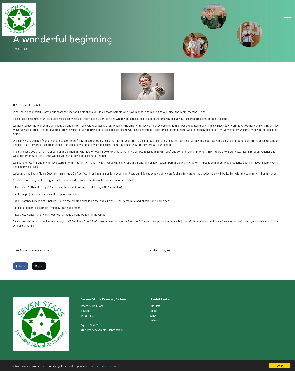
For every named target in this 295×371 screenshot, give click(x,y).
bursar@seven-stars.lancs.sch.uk (104, 330)
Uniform (154, 320)
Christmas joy (158, 250)
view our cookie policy (105, 366)
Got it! (280, 365)
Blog (26, 48)
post (40, 266)
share (21, 266)
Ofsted (153, 310)
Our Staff (155, 306)
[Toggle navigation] (287, 19)
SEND (153, 315)
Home (16, 48)
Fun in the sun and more (34, 250)
